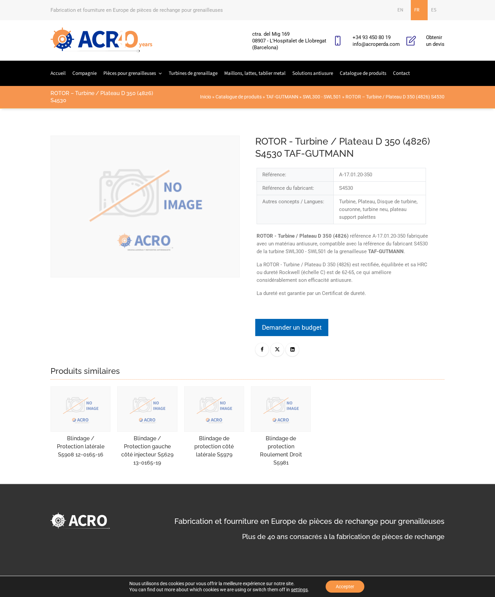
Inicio (205, 96)
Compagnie (84, 73)
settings (299, 589)
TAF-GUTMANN (282, 96)
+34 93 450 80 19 (372, 37)
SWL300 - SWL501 (322, 96)
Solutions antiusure (312, 73)
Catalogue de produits (363, 73)
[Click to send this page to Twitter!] (277, 349)
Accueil (58, 73)
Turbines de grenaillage (193, 73)
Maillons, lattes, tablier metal (255, 73)
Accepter (345, 586)
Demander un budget (292, 327)
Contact (401, 73)
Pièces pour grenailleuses (129, 73)
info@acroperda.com (376, 44)
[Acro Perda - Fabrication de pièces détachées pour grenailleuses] (102, 40)
